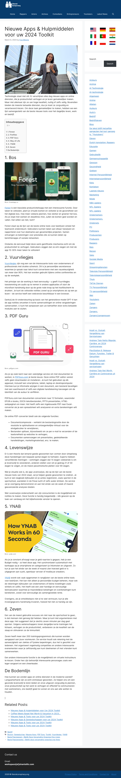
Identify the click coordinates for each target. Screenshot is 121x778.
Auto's (92, 112)
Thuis (92, 279)
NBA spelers (95, 203)
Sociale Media (96, 259)
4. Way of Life (14, 141)
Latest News (102, 14)
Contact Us (104, 774)
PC (90, 227)
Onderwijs (94, 223)
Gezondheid (95, 166)
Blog (91, 124)
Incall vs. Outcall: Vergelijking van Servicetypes (97, 333)
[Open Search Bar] (113, 14)
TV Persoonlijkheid (98, 287)
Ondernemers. (96, 219)
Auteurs (93, 108)
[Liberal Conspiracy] (13, 4)
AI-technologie (96, 92)
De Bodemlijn (13, 150)
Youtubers (88, 14)
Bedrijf (9, 732)
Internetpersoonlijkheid (100, 179)
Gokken (93, 170)
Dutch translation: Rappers (102, 142)
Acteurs (93, 80)
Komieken (94, 187)
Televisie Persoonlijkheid (101, 271)
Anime (92, 100)
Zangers (93, 307)
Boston (10, 734)
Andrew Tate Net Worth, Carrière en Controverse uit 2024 (102, 373)
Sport (92, 263)
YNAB (7, 578)
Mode (92, 199)
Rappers (23, 14)
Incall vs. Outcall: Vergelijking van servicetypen (97, 363)
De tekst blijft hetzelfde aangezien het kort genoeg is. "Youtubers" (102, 131)
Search (92, 59)
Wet (91, 295)
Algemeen (94, 96)
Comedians (57, 14)
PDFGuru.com (21, 377)
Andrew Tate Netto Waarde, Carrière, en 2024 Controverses (102, 343)
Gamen (92, 150)
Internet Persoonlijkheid (100, 175)
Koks (91, 183)
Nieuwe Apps (31, 734)
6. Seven (11, 147)
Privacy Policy (71, 774)
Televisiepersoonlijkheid (100, 275)
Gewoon (93, 162)
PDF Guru (41, 734)
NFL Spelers (95, 207)
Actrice (92, 84)
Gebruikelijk (95, 154)
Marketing (94, 195)
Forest (8, 208)
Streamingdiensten (98, 267)
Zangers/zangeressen (99, 315)
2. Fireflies (12, 135)
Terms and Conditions (88, 774)
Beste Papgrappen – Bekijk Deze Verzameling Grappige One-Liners (33, 737)
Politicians (94, 231)
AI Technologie (96, 88)
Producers (94, 239)
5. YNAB (11, 144)
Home (12, 14)
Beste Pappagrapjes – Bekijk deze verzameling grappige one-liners (33, 740)
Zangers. (93, 311)
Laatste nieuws (96, 191)
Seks (91, 255)
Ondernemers (95, 215)
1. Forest (11, 132)
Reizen (92, 251)
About (113, 774)
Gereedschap (19, 734)
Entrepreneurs (73, 14)
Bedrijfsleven (95, 120)
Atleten (92, 104)
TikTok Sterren (96, 283)
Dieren (92, 138)
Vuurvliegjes (10, 263)
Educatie (93, 146)
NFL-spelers (95, 211)
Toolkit (48, 734)
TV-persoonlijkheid (98, 291)
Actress (45, 14)
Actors (34, 14)
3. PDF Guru (13, 138)
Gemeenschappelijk (98, 158)
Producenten (95, 235)
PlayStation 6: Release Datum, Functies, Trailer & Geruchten (101, 353)
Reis (91, 247)
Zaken (92, 303)
